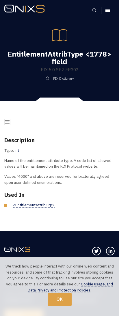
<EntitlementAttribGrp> (34, 204)
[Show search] (96, 10)
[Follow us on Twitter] (96, 251)
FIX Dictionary (63, 78)
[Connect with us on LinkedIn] (110, 251)
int (17, 150)
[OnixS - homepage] (26, 9)
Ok (60, 299)
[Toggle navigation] (7, 122)
